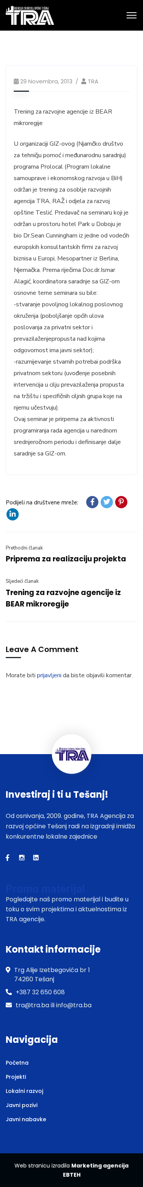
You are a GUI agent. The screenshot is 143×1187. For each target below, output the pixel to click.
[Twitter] (107, 502)
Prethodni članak (24, 548)
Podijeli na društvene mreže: (42, 502)
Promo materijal (45, 889)
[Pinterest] (121, 502)
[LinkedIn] (12, 514)
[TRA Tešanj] (30, 15)
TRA (93, 81)
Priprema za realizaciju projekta (66, 559)
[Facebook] (92, 502)
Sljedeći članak (22, 581)
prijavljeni (49, 675)
